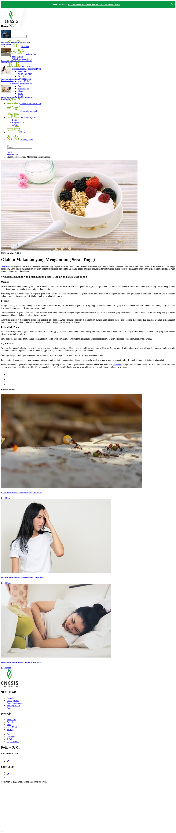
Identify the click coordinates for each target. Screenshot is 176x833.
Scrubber (5, 266)
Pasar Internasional (15, 703)
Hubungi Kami (13, 705)
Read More (6, 498)
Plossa (9, 734)
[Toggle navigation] (8, 145)
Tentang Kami (13, 700)
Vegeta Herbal (13, 741)
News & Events (13, 154)
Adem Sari (11, 719)
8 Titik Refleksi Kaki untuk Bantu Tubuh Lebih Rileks (91, 5)
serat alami (117, 364)
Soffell (9, 739)
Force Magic (12, 727)
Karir (9, 708)
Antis (9, 724)
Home (9, 152)
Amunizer (11, 722)
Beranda (10, 698)
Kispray (10, 729)
